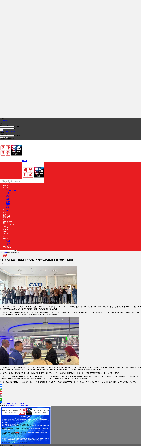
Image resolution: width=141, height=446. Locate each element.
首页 (1, 252)
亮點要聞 (5, 233)
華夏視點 (5, 235)
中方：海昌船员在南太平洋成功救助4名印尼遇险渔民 (17, 405)
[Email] (70, 397)
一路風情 (8, 244)
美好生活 (5, 238)
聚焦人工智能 (6, 216)
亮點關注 (5, 226)
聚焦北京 (8, 192)
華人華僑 (5, 228)
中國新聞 (5, 187)
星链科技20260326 (17, 445)
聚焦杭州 (8, 195)
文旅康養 (8, 241)
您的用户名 (16, 126)
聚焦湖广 (8, 206)
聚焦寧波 (8, 198)
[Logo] (11, 183)
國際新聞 (5, 185)
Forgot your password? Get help (7, 131)
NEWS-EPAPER (7, 247)
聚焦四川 (8, 200)
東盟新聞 (5, 246)
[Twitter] (70, 388)
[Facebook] (70, 385)
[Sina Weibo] (70, 392)
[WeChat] (70, 390)
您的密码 (16, 128)
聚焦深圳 (8, 196)
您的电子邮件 (17, 135)
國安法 (7, 210)
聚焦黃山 (8, 203)
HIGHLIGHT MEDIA (8, 224)
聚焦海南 (8, 201)
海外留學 (5, 229)
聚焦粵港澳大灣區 (7, 221)
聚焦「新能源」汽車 (8, 223)
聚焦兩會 (5, 214)
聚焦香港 (5, 209)
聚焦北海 (8, 207)
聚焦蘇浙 (8, 193)
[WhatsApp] (70, 399)
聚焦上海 (8, 189)
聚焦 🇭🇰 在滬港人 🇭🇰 (14, 190)
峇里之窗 (5, 236)
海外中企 (5, 231)
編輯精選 (8, 240)
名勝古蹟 (8, 243)
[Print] (70, 395)
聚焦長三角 (6, 219)
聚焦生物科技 (6, 217)
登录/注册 (5, 120)
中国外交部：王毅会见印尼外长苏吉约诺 (14, 403)
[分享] (70, 402)
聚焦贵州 (8, 204)
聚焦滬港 (5, 212)
